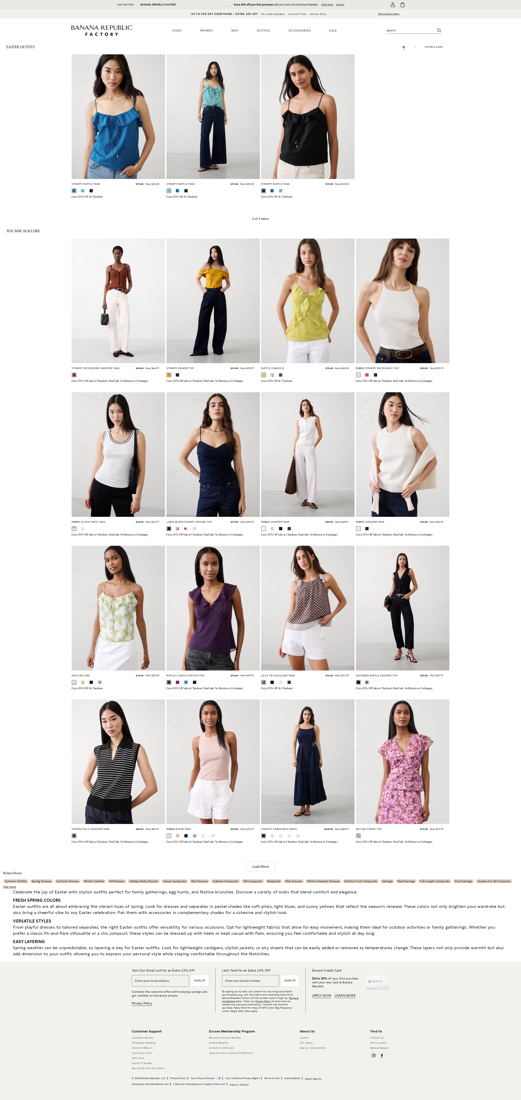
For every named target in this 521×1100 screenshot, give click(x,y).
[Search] (439, 30)
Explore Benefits (219, 1042)
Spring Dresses (41, 881)
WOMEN (206, 30)
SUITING (263, 30)
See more (9, 887)
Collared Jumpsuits (225, 881)
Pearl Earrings (406, 881)
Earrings (387, 881)
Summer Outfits (16, 881)
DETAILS (340, 4)
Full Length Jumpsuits (435, 881)
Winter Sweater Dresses (323, 881)
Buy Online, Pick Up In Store (148, 1068)
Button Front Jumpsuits (361, 881)
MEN (235, 30)
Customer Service (142, 1037)
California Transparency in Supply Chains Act (199, 1084)
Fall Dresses (117, 881)
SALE (333, 30)
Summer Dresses (67, 881)
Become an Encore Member (225, 1037)
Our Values (306, 1042)
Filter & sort (434, 47)
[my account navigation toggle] (392, 4)
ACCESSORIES (299, 30)
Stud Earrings (463, 881)
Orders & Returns (142, 1047)
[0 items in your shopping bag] (402, 4)
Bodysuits (273, 881)
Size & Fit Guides (142, 1063)
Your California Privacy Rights (242, 1078)
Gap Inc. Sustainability (313, 1047)
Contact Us (377, 1037)
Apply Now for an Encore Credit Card (230, 1053)
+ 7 (212, 835)
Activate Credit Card (221, 1047)
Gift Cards (138, 1058)
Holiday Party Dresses (143, 881)
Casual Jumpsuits (174, 881)
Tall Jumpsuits (252, 881)
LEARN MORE (345, 995)
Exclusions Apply (389, 13)
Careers (304, 1037)
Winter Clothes (94, 881)
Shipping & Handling (143, 1042)
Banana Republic (379, 1047)
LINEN (177, 30)
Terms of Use (272, 1078)
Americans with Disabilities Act (150, 1084)
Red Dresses (199, 881)
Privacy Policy (142, 1003)
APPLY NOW (327, 4)
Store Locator (378, 1042)
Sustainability (292, 1078)
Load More (260, 866)
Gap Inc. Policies (239, 1084)
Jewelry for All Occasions (494, 881)
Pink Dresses (293, 881)
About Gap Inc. (313, 1078)
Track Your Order (142, 1053)
